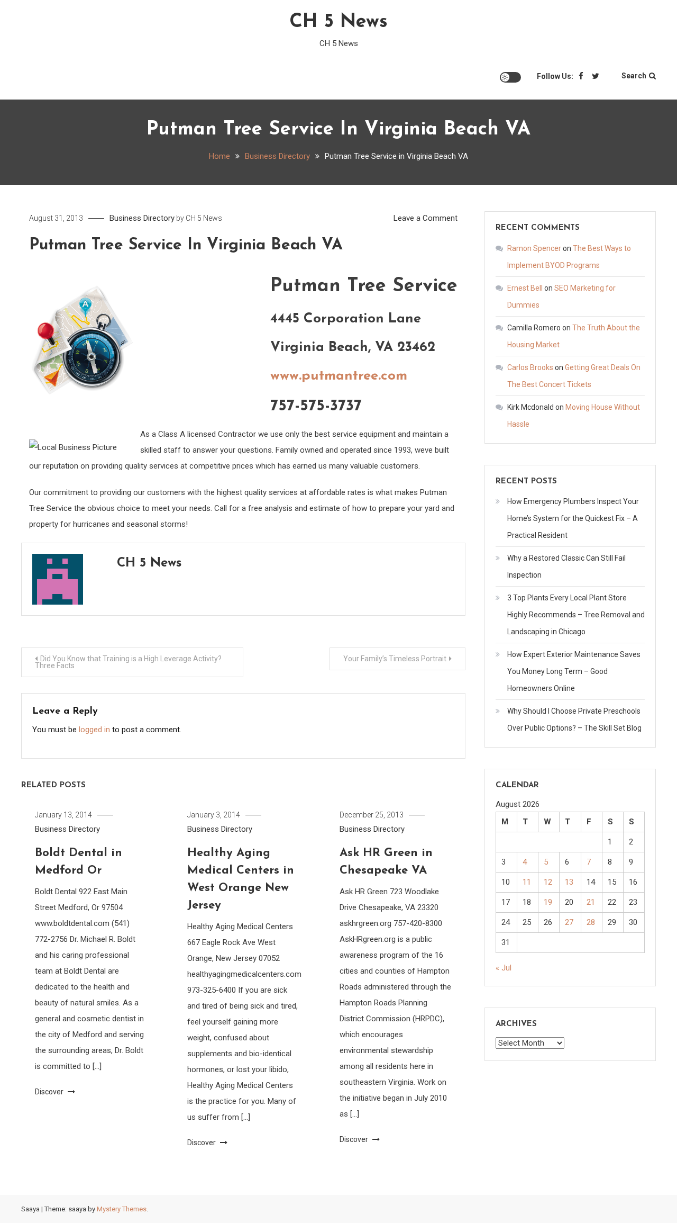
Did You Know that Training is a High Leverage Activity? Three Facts (128, 662)
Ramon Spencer (534, 248)
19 (548, 902)
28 (591, 922)
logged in (94, 729)
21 (591, 902)
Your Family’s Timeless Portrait (394, 658)
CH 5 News (338, 22)
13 (569, 882)
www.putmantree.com (338, 376)
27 (569, 922)
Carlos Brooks (530, 367)
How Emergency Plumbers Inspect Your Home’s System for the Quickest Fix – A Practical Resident (573, 518)
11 (527, 882)
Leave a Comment (426, 218)
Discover (50, 1091)
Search (633, 75)
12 (548, 882)
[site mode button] (510, 77)
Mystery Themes (122, 1209)
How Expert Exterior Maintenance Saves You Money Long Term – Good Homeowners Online (574, 671)
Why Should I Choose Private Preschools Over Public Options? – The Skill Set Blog (574, 719)
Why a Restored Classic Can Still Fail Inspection (566, 566)
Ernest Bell (525, 288)
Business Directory (142, 218)
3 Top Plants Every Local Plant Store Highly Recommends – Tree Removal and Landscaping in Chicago (576, 614)
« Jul (503, 968)
